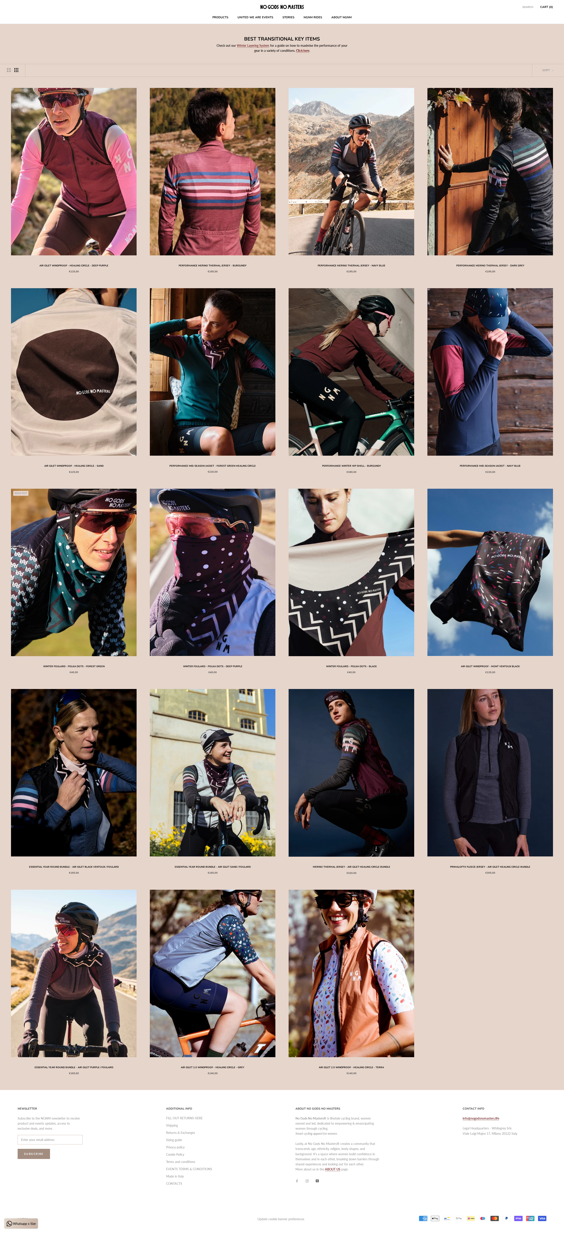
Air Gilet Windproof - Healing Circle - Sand (74, 466)
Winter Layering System (253, 45)
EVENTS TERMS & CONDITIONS (189, 1169)
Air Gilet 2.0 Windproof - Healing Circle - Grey (212, 1067)
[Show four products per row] (16, 70)
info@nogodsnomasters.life (481, 1118)
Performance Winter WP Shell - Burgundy (351, 466)
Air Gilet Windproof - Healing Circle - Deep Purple (73, 265)
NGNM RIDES (313, 17)
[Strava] (317, 1180)
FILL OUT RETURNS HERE (184, 1118)
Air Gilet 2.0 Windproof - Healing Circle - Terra (351, 1067)
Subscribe (34, 1154)
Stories (288, 17)
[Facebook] (297, 1180)
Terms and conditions (180, 1162)
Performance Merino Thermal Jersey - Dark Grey (490, 265)
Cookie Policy (175, 1154)
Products (220, 17)
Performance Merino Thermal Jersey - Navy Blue (351, 265)
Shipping (172, 1125)
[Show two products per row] (9, 70)
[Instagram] (307, 1180)
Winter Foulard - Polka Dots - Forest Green (74, 666)
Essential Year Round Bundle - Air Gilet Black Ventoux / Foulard (74, 867)
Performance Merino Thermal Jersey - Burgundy (213, 265)
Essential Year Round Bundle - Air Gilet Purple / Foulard (74, 1067)
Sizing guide (174, 1140)
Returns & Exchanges (180, 1133)
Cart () (546, 7)
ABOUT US (332, 1169)
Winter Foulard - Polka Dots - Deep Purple (212, 666)
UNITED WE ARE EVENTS (255, 17)
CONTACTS (174, 1183)
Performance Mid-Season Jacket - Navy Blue (490, 466)
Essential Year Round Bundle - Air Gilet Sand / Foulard (213, 867)
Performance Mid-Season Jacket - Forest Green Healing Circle (212, 466)
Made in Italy (175, 1176)
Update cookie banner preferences (281, 1219)
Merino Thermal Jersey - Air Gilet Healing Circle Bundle (351, 867)
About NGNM (341, 17)
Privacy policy (175, 1147)
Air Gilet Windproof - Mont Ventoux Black (490, 666)
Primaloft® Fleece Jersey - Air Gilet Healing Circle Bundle (490, 867)
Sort (546, 70)
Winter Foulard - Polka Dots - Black (351, 666)
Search (527, 7)
